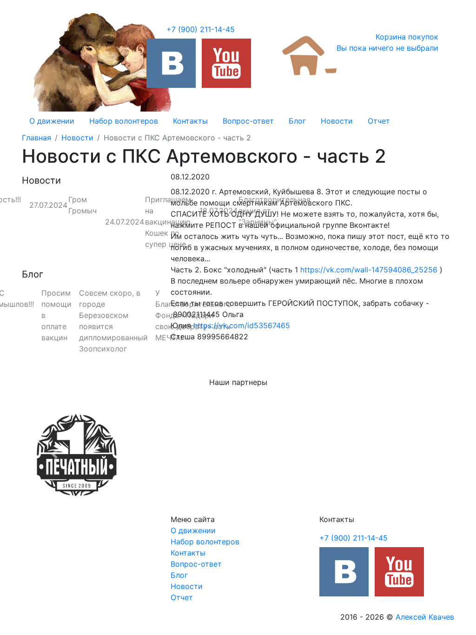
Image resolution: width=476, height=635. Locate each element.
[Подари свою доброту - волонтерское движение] (171, 63)
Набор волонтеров (123, 121)
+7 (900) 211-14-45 (200, 29)
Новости (337, 121)
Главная (36, 137)
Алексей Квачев (425, 617)
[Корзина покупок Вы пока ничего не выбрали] (309, 55)
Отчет (379, 121)
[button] (54, 454)
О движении (51, 121)
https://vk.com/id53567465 (241, 325)
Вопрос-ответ (248, 121)
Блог (297, 121)
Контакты (190, 121)
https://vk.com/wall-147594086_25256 (368, 269)
